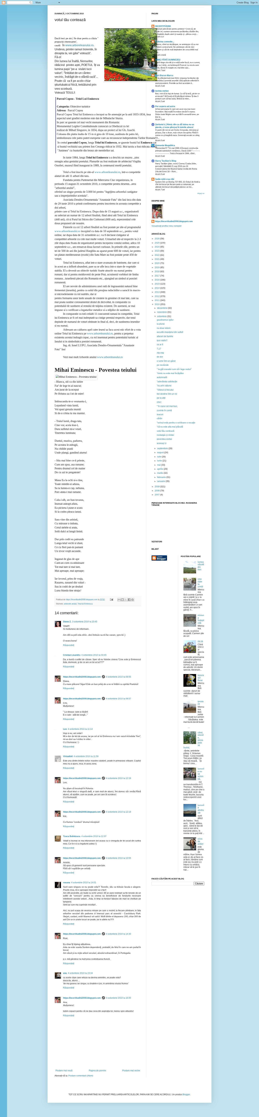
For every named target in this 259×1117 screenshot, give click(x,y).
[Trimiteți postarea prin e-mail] (111, 599)
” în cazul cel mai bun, (167, 406)
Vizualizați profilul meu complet (166, 226)
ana (65, 973)
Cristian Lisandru (71, 655)
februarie (161, 477)
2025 (157, 243)
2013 (157, 292)
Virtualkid (68, 756)
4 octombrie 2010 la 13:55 (118, 858)
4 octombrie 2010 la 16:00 (118, 998)
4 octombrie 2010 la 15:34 (80, 973)
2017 (157, 276)
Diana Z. (67, 621)
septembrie (162, 448)
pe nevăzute (163, 365)
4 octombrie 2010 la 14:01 (83, 882)
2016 (157, 280)
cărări (159, 418)
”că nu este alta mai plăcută (170, 427)
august (160, 452)
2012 (157, 296)
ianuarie (161, 481)
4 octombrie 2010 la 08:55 (118, 677)
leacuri (160, 414)
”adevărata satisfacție (167, 381)
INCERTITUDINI (163, 26)
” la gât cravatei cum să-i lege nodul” (174, 369)
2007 (157, 494)
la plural (161, 324)
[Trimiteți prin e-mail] (119, 599)
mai (159, 465)
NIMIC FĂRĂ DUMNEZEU (167, 60)
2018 (157, 271)
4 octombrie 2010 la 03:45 (93, 655)
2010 (157, 304)
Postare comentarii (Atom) (80, 1075)
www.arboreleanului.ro (79, 45)
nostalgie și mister (165, 435)
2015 (157, 284)
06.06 (200, 641)
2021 (157, 259)
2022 (157, 255)
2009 (157, 486)
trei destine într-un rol (167, 394)
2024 (157, 247)
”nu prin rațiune (164, 385)
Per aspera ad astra (165, 106)
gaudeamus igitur (165, 320)
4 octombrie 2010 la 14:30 (118, 934)
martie (160, 473)
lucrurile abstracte (201, 809)
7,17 (159, 348)
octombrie (162, 316)
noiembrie (162, 312)
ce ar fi (160, 344)
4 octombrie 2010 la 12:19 (118, 778)
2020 (157, 263)
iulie (159, 456)
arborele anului (70, 604)
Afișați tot (200, 193)
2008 (157, 490)
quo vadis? (162, 340)
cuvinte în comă (164, 410)
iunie (159, 460)
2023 (157, 251)
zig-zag (160, 353)
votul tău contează (165, 431)
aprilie (160, 469)
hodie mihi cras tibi (164, 179)
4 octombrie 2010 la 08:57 (118, 698)
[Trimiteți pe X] (126, 599)
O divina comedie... (164, 41)
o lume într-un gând (166, 361)
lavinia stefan (162, 91)
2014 (157, 288)
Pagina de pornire (97, 1070)
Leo (65, 729)
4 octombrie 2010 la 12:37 (93, 836)
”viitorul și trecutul (165, 390)
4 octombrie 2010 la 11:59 (86, 756)
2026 (157, 238)
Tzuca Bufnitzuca (71, 836)
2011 (157, 300)
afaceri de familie (165, 336)
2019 (157, 267)
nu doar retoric (164, 328)
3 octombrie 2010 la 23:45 (84, 621)
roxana (66, 882)
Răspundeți (68, 645)
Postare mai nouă (64, 1070)
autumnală (162, 377)
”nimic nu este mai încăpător (170, 373)
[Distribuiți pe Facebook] (129, 599)
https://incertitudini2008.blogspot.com (82, 677)
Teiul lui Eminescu (85, 604)
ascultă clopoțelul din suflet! (170, 332)
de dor (160, 357)
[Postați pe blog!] (122, 599)
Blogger (186, 1094)
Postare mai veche (131, 1070)
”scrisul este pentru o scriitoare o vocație (176, 423)
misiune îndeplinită (201, 619)
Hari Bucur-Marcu (164, 75)
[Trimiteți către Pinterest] (132, 599)
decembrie (162, 308)
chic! (159, 402)
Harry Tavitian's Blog (165, 161)
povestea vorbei (164, 439)
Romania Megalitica (165, 145)
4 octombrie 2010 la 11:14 (80, 729)
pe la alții (161, 398)
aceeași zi (161, 443)
